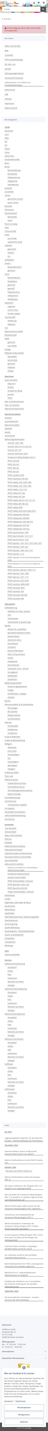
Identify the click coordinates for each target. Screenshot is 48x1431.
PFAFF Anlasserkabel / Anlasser (20, 881)
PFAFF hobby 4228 (15, 507)
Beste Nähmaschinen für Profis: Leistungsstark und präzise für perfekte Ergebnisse (24, 1265)
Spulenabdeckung (12, 927)
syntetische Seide (15, 242)
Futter (7, 152)
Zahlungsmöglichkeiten (14, 73)
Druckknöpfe (13, 726)
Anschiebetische (11, 421)
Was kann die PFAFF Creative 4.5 (19, 1171)
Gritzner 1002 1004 (15, 443)
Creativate (9, 55)
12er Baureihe (10, 828)
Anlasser (8, 418)
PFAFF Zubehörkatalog (14, 59)
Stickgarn (11, 769)
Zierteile (11, 697)
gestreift (11, 288)
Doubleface (12, 281)
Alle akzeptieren (24, 1407)
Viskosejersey (13, 184)
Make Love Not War (13, 46)
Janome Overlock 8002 (17, 877)
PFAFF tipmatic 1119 (16, 554)
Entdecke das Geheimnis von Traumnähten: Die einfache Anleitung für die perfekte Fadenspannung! (23, 1284)
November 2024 (11, 1145)
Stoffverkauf (10, 1089)
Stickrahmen (10, 436)
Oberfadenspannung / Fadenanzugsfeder (22, 917)
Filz (6, 145)
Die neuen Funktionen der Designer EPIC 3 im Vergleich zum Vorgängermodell (23, 1187)
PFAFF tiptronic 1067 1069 (18, 573)
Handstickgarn (14, 754)
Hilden (10, 971)
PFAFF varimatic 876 (16, 591)
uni (9, 256)
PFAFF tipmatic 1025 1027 (18, 547)
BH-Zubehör (13, 711)
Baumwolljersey (14, 170)
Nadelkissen (13, 729)
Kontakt (8, 69)
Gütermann (9, 156)
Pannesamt (9, 209)
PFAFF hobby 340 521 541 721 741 (21, 500)
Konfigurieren (24, 1415)
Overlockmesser (11, 920)
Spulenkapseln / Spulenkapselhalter (19, 931)
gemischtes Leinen (15, 199)
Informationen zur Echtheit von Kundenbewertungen (17, 83)
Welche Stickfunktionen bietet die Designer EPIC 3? (22, 1178)
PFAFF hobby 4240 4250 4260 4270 (22, 511)
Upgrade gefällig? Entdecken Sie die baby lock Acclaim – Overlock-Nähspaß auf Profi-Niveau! (23, 1139)
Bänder (8, 625)
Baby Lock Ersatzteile (13, 835)
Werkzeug (9, 945)
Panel (10, 220)
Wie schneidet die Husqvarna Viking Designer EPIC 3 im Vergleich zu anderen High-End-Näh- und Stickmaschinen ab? (24, 1197)
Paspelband (12, 661)
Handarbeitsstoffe (12, 159)
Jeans (7, 163)
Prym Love (9, 776)
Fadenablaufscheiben (14, 849)
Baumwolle (12, 217)
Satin (7, 227)
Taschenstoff (10, 317)
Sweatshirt (9, 303)
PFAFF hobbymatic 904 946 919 (20, 521)
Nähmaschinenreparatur (15, 1014)
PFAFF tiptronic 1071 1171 (18, 577)
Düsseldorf (12, 967)
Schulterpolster (14, 719)
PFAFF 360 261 (13, 468)
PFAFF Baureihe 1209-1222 (18, 884)
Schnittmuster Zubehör (17, 805)
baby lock (11, 383)
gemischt (11, 270)
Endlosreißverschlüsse (17, 783)
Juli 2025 (8, 1132)
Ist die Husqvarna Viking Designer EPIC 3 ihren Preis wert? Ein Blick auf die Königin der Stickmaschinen (24, 1237)
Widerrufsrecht (11, 108)
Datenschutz (21, 1401)
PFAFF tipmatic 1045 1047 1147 (20, 550)
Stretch (8, 263)
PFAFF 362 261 (13, 471)
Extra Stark (12, 751)
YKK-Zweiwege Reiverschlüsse (20, 790)
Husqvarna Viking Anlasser (19, 874)
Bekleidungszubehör (13, 683)
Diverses (8, 722)
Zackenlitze (12, 679)
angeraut (11, 306)
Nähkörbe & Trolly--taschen (19, 611)
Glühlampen (10, 895)
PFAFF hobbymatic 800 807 (18, 514)
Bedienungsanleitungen (14, 439)
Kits (9, 758)
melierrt (11, 252)
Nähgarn (8, 744)
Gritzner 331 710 (14, 450)
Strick (7, 274)
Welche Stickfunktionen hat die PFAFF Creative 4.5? (24, 1161)
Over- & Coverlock (12, 405)
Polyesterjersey (14, 177)
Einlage (8, 349)
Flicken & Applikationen (17, 686)
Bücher (8, 701)
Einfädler (8, 842)
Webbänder (12, 676)
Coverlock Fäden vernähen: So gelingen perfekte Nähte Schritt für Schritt (21, 1247)
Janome (11, 394)
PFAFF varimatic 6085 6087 (18, 584)
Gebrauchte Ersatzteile (14, 864)
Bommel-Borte (13, 636)
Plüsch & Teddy (11, 224)
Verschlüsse (10, 819)
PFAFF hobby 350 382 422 (18, 504)
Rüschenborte (13, 665)
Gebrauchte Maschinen (14, 408)
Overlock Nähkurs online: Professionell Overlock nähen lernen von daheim (21, 1152)
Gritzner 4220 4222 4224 (18, 453)
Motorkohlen (10, 909)
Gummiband (13, 643)
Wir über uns (10, 64)
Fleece (7, 149)
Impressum (8, 1401)
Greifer (7, 899)
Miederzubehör (14, 715)
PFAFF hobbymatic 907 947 (18, 525)
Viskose (11, 371)
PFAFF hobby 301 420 (16, 496)
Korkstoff (8, 188)
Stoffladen (9, 1064)
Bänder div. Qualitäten (17, 629)
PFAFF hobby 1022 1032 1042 (19, 486)
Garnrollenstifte (11, 860)
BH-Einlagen (13, 708)
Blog (6, 50)
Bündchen (9, 131)
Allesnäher (12, 747)
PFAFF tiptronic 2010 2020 (18, 580)
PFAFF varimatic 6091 (16, 588)
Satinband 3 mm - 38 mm (18, 668)
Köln (9, 974)
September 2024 (11, 1291)
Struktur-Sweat (14, 313)
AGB (6, 94)
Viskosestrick (13, 295)
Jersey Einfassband (15, 650)
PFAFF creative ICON (16, 475)
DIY (6, 141)
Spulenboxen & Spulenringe (19, 622)
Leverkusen (12, 978)
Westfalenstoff (11, 335)
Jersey (7, 166)
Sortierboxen (13, 618)
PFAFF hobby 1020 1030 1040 (19, 482)
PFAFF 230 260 (13, 461)
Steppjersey (12, 181)
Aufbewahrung (11, 607)
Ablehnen (24, 1422)
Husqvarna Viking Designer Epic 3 (21, 457)
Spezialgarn (12, 765)
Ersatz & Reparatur (12, 736)
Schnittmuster (10, 801)
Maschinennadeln (12, 425)
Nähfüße (8, 428)
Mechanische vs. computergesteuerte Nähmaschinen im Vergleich (20, 1273)
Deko (7, 138)
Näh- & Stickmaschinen (14, 401)
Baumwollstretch (15, 267)
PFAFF (10, 398)
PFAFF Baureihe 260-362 (17, 888)
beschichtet (12, 360)
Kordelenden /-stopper (17, 693)
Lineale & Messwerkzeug (15, 740)
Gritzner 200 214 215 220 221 (20, 446)
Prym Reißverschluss (16, 787)
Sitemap (8, 99)
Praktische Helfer (12, 772)
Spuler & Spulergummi (14, 934)
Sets (9, 615)
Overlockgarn (13, 762)
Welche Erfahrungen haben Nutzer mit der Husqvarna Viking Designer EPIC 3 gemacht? (23, 1207)
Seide (7, 234)
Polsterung (12, 320)
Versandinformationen (14, 78)
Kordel (10, 658)
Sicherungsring (11, 924)
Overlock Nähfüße (12, 954)
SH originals (10, 808)
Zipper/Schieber (14, 794)
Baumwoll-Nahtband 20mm (19, 633)
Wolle (7, 338)
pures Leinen (13, 202)
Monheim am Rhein (16, 981)
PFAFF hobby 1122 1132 (17, 489)
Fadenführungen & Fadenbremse (18, 853)
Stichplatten (10, 938)
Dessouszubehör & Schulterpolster (19, 704)
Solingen (11, 985)
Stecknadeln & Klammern (15, 812)
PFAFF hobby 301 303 (16, 493)
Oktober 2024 (10, 1167)
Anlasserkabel (10, 832)
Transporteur (10, 942)
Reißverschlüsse (11, 779)
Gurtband (12, 647)
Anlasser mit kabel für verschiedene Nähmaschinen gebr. (22, 868)
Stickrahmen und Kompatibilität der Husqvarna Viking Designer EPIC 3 (19, 1216)
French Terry (13, 310)
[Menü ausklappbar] (3, 1)
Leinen (7, 195)
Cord (7, 134)
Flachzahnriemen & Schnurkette (18, 857)
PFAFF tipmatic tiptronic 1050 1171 (22, 570)
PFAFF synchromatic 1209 (18, 532)
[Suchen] (43, 9)
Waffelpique (13, 299)
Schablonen (12, 733)
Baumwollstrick (14, 277)
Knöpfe (11, 690)
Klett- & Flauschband (16, 654)
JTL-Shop (28, 1428)
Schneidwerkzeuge (12, 797)
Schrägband (13, 672)
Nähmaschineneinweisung (16, 989)
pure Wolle (12, 346)
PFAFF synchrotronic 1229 (18, 539)
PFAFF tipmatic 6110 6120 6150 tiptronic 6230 (24, 558)
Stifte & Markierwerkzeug (15, 815)
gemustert (12, 249)
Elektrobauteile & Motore (15, 846)
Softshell (8, 245)
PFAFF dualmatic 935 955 (18, 478)
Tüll (6, 328)
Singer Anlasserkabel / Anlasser (21, 891)
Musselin (8, 206)
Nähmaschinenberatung (15, 964)
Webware (11, 324)
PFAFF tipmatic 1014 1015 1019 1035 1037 (25, 543)
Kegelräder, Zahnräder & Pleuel (18, 902)
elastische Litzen (14, 640)
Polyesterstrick (14, 292)
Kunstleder (9, 192)
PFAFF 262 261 (13, 464)
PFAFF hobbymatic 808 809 (18, 518)
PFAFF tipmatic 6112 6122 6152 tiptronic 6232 (24, 564)
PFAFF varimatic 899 (16, 598)
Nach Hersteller (11, 380)
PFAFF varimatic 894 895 (17, 595)
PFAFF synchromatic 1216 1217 (20, 536)
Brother (11, 387)
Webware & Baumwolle (14, 353)
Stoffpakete (9, 260)
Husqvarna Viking (15, 391)
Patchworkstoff (11, 213)
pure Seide (12, 238)
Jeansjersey (12, 174)
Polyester (11, 367)
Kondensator (10, 906)
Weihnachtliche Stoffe (14, 331)
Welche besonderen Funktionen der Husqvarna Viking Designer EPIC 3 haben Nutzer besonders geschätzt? (21, 1226)
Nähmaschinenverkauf (14, 1039)
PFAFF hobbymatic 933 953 (18, 529)
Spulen (7, 432)
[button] (34, 2)
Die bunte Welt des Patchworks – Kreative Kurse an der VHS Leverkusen (22, 1298)
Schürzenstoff (10, 231)
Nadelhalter (10, 913)
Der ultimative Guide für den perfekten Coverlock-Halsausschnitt (21, 1256)
